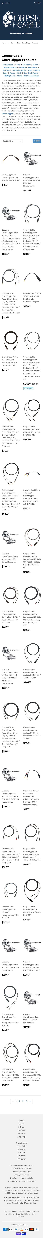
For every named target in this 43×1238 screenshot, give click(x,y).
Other (22, 1211)
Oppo (35, 65)
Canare (21, 1152)
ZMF (19, 73)
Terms (21, 1124)
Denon (37, 70)
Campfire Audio (19, 70)
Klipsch (6, 70)
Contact (21, 1130)
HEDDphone (9, 76)
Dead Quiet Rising (21, 1175)
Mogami (21, 1149)
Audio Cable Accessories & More (22, 1181)
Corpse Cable (22, 1225)
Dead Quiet (21, 1146)
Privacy (21, 1127)
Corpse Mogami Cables (21, 1168)
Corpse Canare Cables (21, 1171)
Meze (19, 76)
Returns (21, 1133)
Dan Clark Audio (31, 73)
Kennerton (32, 67)
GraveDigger (7, 114)
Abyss (12, 73)
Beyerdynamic (10, 67)
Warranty (21, 1159)
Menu (7, 3)
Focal (17, 65)
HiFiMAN (27, 65)
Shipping (21, 1137)
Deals (28, 1211)
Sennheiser (8, 65)
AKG (30, 70)
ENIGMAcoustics (31, 76)
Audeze (22, 67)
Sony (5, 73)
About (21, 1120)
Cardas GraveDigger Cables (21, 1165)
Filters (37, 141)
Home (4, 43)
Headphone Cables (10, 1211)
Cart (39, 3)
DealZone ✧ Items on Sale (21, 1178)
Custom (21, 1156)
